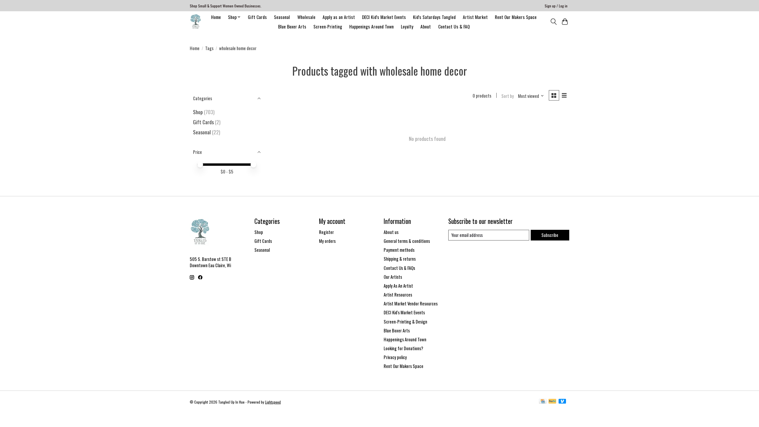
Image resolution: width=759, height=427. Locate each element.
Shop (198, 112)
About (425, 26)
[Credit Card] (542, 402)
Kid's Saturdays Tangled (434, 17)
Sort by (507, 96)
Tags (209, 48)
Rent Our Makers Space (516, 17)
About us (391, 232)
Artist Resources (398, 294)
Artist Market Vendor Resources (411, 303)
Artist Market (475, 17)
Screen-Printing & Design (405, 321)
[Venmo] (562, 402)
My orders (327, 241)
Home (216, 17)
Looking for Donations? (403, 348)
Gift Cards (257, 17)
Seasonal (282, 17)
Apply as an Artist (339, 17)
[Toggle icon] (553, 21)
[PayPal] (552, 402)
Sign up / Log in (556, 6)
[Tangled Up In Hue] (195, 21)
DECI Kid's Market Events (384, 17)
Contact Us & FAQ (454, 26)
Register (326, 232)
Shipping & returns (400, 259)
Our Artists (393, 277)
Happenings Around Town (371, 26)
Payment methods (399, 250)
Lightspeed (273, 402)
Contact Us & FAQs (399, 268)
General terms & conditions (407, 241)
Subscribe (549, 235)
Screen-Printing (327, 26)
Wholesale (306, 17)
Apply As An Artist (398, 286)
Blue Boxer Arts (292, 26)
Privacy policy (395, 357)
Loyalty (407, 26)
